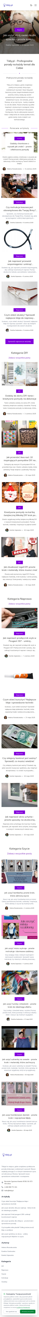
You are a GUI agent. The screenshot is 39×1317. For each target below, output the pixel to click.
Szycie (19, 30)
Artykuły (6, 1196)
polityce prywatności (23, 1307)
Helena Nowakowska (9, 1247)
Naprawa (19, 256)
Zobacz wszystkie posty (19, 357)
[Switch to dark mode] (31, 5)
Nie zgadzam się (11, 1311)
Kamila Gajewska (8, 1255)
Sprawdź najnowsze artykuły (19, 341)
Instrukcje (19, 202)
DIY (19, 391)
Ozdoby (19, 138)
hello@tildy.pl (9, 1191)
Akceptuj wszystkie (28, 1311)
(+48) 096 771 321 (10, 1187)
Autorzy (5, 1242)
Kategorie (6, 1261)
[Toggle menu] (35, 5)
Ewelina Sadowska (8, 1251)
